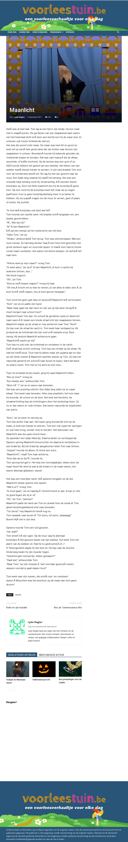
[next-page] (13, 689)
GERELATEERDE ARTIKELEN (21, 655)
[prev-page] (8, 689)
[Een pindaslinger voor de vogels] (70, 669)
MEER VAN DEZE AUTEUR (51, 655)
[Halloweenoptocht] (43, 669)
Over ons (12, 32)
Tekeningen (55, 32)
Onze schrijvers (39, 32)
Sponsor (70, 32)
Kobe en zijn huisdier (16, 607)
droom (18, 595)
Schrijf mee (24, 32)
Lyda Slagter (19, 117)
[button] (118, 32)
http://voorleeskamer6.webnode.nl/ (42, 626)
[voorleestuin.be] (64, 14)
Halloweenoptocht (41, 679)
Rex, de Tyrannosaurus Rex (68, 607)
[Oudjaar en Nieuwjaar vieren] (17, 669)
